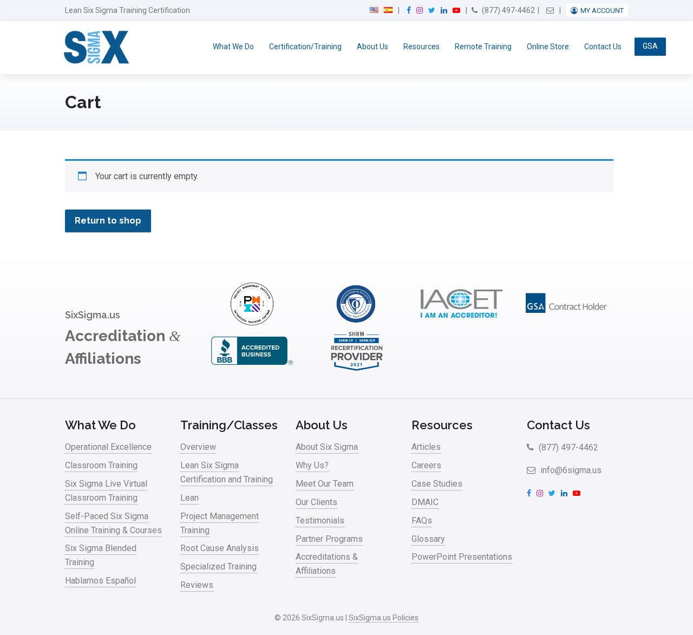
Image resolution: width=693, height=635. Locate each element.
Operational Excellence (108, 447)
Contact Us (603, 46)
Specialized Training (218, 566)
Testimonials (320, 520)
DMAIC (425, 502)
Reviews (196, 585)
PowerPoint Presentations (461, 557)
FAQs (421, 520)
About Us (372, 46)
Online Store (548, 46)
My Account (602, 10)
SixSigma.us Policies (384, 617)
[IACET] (461, 322)
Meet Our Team (325, 484)
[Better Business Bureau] (252, 369)
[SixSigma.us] (94, 48)
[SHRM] (357, 369)
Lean (189, 498)
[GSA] (566, 322)
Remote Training (483, 46)
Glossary (428, 539)
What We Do (233, 46)
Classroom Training (101, 465)
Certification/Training (305, 46)
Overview (198, 447)
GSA (650, 46)
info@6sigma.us (570, 470)
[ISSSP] (357, 322)
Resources (421, 46)
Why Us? (312, 465)
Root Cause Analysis (219, 548)
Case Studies (436, 484)
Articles (426, 447)
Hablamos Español (100, 580)
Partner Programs (329, 539)
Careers (426, 465)
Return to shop (108, 220)
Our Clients (316, 502)
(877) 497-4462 (507, 10)
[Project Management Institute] (252, 322)
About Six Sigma (327, 447)
